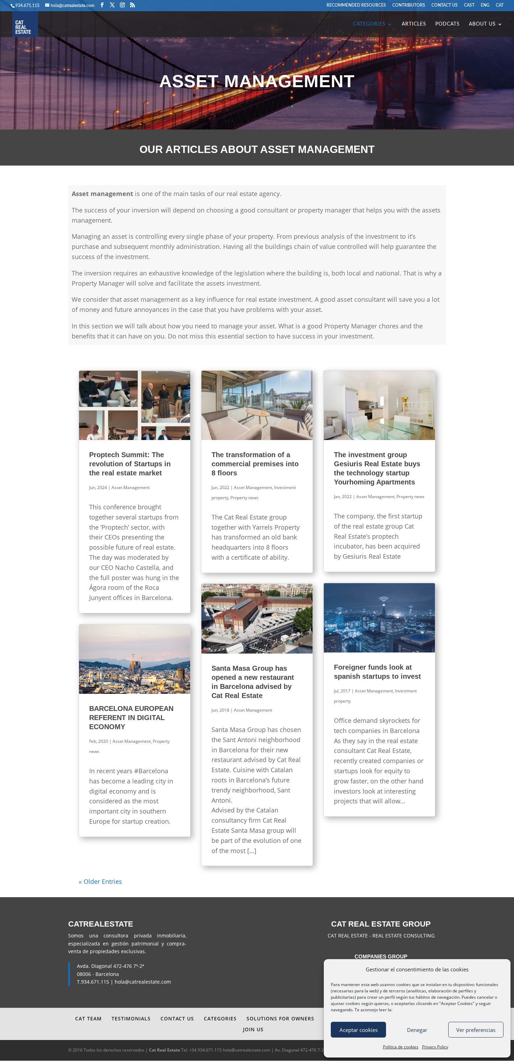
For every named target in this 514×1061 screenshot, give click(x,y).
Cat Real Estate (164, 1050)
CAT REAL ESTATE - (350, 935)
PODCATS (447, 24)
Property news (244, 498)
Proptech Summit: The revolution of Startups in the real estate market (130, 464)
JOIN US (253, 1029)
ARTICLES (414, 24)
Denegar (417, 1029)
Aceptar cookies (359, 1029)
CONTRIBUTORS (408, 5)
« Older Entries (100, 881)
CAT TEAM (88, 1018)
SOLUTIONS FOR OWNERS (280, 1018)
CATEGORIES (369, 24)
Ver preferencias (475, 1029)
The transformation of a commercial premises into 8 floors (255, 464)
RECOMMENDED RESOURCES (356, 5)
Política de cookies (401, 1047)
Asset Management (131, 487)
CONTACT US (444, 5)
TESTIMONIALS (131, 1018)
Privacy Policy (435, 1047)
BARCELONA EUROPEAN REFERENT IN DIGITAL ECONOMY (131, 718)
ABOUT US (482, 24)
